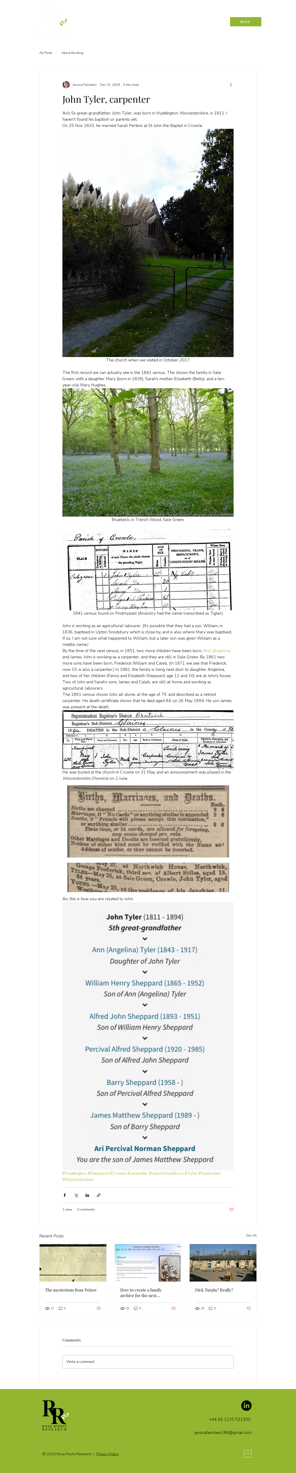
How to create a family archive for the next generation (141, 1292)
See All (251, 1235)
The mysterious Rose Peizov (71, 1290)
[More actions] (231, 84)
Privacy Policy (107, 1454)
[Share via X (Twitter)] (76, 1195)
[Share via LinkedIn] (87, 1195)
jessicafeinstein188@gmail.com (223, 1432)
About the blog (72, 53)
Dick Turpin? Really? (214, 1290)
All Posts (45, 53)
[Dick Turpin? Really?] (223, 1263)
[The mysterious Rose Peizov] (73, 1263)
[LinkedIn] (246, 1405)
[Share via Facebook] (64, 1195)
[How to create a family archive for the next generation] (148, 1263)
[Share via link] (98, 1195)
